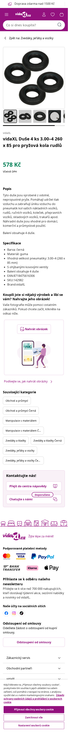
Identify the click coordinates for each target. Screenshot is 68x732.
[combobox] (34, 25)
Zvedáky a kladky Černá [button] (47, 440)
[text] (12, 165)
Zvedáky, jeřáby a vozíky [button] (20, 450)
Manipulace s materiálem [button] (21, 420)
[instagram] (14, 613)
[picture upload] (34, 354)
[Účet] (44, 15)
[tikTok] (21, 613)
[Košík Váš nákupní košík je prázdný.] (61, 15)
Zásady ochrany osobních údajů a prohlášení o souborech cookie (34, 699)
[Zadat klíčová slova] (59, 25)
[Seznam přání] (53, 15)
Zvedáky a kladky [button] (16, 440)
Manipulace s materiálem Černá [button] (25, 430)
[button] (34, 658)
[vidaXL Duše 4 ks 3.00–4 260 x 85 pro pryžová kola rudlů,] (34, 78)
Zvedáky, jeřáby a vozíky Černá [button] (24, 460)
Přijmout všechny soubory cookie (34, 709)
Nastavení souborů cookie (34, 725)
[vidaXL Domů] (23, 14)
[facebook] (6, 613)
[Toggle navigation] (6, 14)
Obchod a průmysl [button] (17, 400)
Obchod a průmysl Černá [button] (21, 410)
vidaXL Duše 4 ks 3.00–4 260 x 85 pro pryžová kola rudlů (32, 142)
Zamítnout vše (34, 717)
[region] (34, 704)
